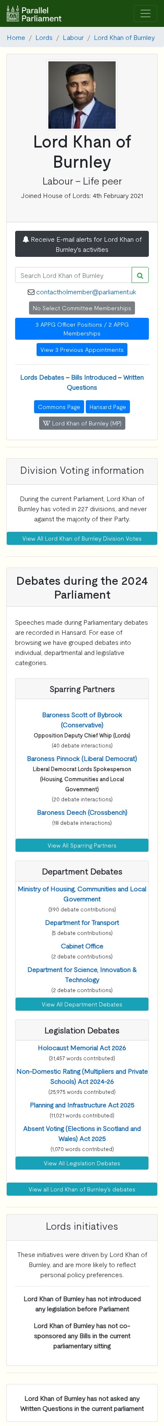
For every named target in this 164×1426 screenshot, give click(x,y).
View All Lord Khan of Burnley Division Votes (82, 538)
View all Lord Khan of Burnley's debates (82, 1189)
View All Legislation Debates (82, 1163)
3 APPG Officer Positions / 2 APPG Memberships (82, 328)
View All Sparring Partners (82, 845)
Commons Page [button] (59, 406)
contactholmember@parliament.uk (86, 291)
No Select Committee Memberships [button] (82, 308)
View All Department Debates (82, 1004)
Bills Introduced (93, 376)
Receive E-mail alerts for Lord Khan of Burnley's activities (85, 244)
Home (16, 37)
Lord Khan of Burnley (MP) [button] (86, 423)
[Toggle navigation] (145, 13)
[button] (82, 758)
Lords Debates (42, 376)
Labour (73, 37)
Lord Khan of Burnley (124, 37)
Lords (44, 37)
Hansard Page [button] (108, 406)
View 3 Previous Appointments (82, 349)
